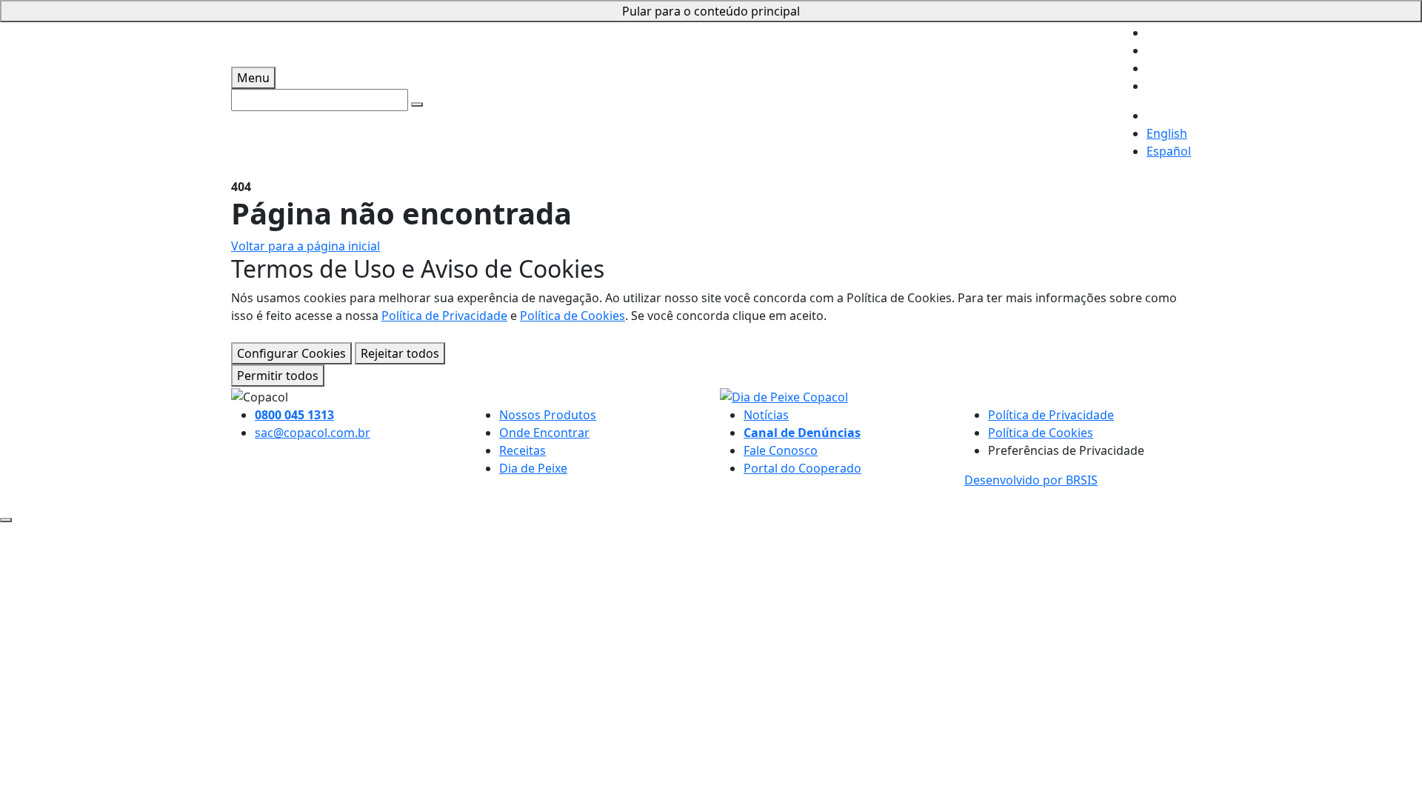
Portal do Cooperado (802, 468)
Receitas (522, 450)
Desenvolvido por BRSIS (1031, 480)
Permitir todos (277, 375)
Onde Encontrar (544, 432)
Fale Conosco (781, 450)
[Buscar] (417, 104)
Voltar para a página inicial (305, 246)
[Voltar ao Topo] (6, 520)
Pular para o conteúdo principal (711, 11)
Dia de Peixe (533, 468)
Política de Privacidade (444, 315)
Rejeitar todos (400, 353)
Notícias (766, 415)
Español (1168, 151)
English (1166, 133)
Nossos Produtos (547, 415)
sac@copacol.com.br (312, 432)
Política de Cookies (572, 315)
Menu (253, 78)
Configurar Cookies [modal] (291, 353)
